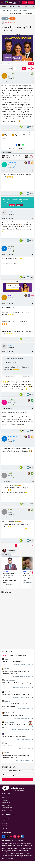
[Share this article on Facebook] (15, 145)
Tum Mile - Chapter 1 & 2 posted (12, 715)
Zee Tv (4, 821)
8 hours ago (21, 748)
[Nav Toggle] (2, 2)
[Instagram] (14, 836)
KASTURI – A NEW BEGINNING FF (12, 662)
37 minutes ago (15, 729)
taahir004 (27, 718)
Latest (4, 655)
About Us (5, 798)
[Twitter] (7, 836)
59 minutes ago (17, 688)
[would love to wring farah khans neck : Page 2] (29, 68)
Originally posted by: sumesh (13, 358)
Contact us (6, 803)
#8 (33, 445)
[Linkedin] (22, 836)
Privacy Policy (7, 810)
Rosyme (28, 709)
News (4, 7)
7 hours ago (20, 709)
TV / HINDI (5, 571)
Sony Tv (5, 826)
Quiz (26, 7)
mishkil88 (27, 739)
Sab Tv (4, 828)
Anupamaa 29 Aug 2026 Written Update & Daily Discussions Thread (15, 756)
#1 (33, 82)
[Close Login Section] (32, 202)
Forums (11, 7)
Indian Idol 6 (9, 23)
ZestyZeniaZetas (25, 729)
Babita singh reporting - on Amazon (14, 736)
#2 (33, 171)
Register (31, 2)
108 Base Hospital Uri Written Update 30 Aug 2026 (16, 684)
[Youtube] (11, 836)
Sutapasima (27, 676)
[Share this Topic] (12, 145)
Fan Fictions (7, 659)
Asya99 (28, 748)
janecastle (27, 760)
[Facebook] (3, 836)
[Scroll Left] (3, 156)
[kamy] (13, 135)
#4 (33, 254)
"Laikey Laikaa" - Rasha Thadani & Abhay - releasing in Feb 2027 (16, 705)
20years (7, 135)
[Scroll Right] (32, 156)
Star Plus (5, 818)
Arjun (5, 743)
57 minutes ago (17, 676)
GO (24, 68)
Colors (4, 823)
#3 (33, 218)
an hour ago (16, 697)
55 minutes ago (18, 664)
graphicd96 (27, 664)
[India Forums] (10, 2)
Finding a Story (7, 746)
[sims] (3, 135)
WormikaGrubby (25, 697)
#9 (33, 481)
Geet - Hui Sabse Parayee (11, 713)
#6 (33, 351)
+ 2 (32, 295)
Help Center (6, 805)
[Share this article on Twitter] (19, 145)
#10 (32, 518)
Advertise (5, 800)
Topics (19, 7)
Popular (11, 655)
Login (25, 2)
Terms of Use (7, 808)
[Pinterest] (18, 836)
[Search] (19, 2)
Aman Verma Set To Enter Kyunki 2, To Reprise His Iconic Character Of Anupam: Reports (10, 578)
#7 (33, 408)
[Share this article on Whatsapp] (23, 145)
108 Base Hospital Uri (10, 680)
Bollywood (7, 692)
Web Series (7, 734)
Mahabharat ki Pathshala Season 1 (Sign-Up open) (13, 726)
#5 (33, 303)
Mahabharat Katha (9, 722)
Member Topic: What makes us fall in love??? (16, 694)
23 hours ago (19, 739)
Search (31, 64)
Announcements (21, 655)
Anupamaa (7, 668)
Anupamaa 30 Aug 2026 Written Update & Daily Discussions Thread (15, 672)
